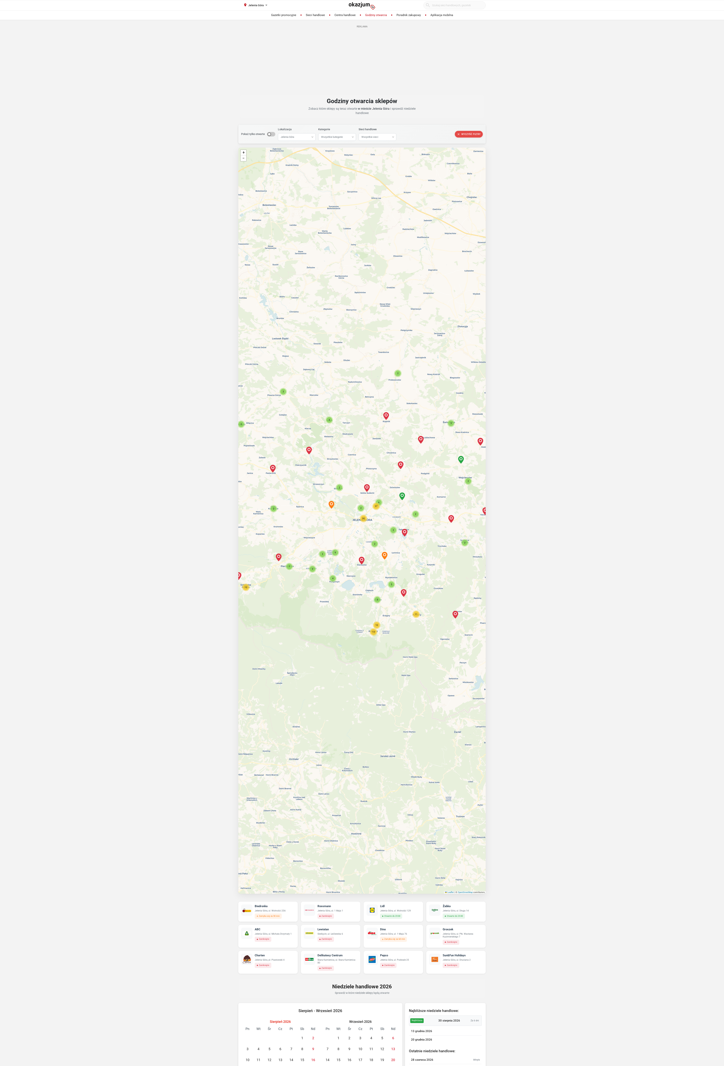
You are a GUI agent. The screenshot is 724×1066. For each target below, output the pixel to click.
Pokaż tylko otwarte (253, 134)
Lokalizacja (285, 129)
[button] (361, 508)
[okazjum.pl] (362, 6)
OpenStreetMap (465, 892)
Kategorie (324, 129)
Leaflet (450, 892)
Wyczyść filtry (471, 134)
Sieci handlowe (368, 129)
